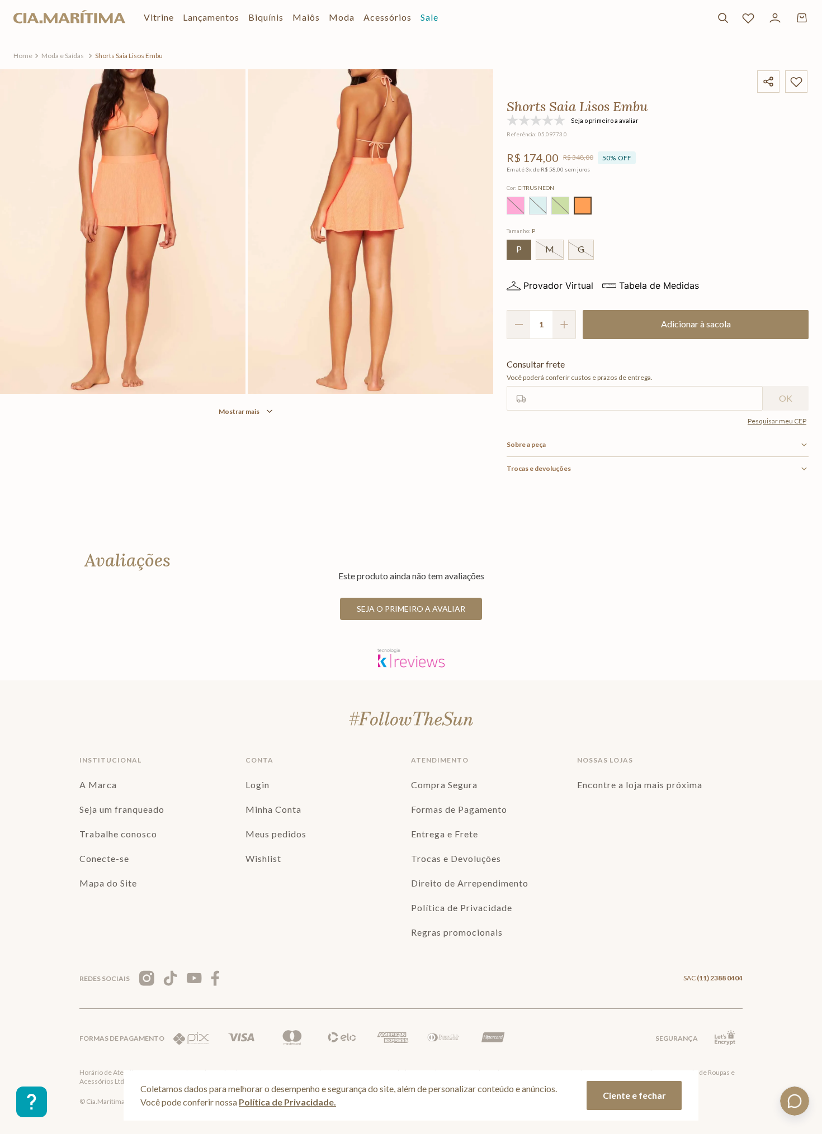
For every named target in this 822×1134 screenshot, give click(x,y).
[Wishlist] (748, 18)
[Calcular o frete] (786, 398)
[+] (564, 324)
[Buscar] (723, 18)
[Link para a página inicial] (22, 56)
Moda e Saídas (62, 55)
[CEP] (635, 385)
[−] (518, 324)
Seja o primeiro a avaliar (411, 608)
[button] (516, 206)
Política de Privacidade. (287, 1102)
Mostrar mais (239, 411)
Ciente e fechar (634, 1095)
